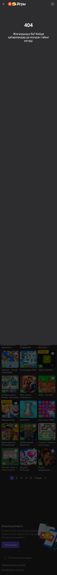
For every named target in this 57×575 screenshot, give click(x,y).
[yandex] (17, 4)
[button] (28, 287)
